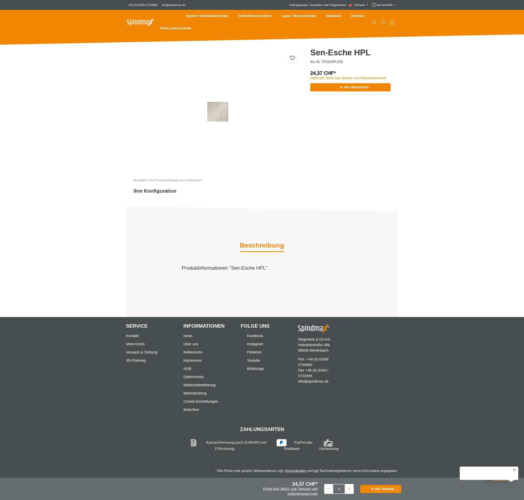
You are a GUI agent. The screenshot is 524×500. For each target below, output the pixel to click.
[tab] (262, 245)
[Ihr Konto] (392, 22)
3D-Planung (136, 360)
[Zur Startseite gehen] (140, 22)
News (188, 336)
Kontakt (132, 336)
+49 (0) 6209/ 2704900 (143, 5)
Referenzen (192, 352)
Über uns (190, 344)
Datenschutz (193, 377)
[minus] (328, 488)
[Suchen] (374, 22)
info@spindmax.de (173, 5)
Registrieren (338, 5)
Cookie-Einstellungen (200, 401)
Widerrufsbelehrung (199, 385)
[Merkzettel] (383, 22)
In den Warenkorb (354, 87)
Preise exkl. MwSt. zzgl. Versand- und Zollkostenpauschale (348, 77)
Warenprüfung (195, 393)
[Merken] (292, 57)
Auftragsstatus (298, 5)
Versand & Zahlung (141, 352)
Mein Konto (135, 344)
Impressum (192, 360)
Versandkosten (295, 471)
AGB (187, 369)
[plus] (349, 488)
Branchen (191, 410)
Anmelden (316, 5)
